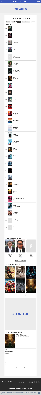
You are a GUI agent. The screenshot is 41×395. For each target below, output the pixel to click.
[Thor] (10, 170)
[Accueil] (19, 1)
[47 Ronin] (10, 149)
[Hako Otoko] (10, 64)
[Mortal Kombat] (10, 78)
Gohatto (14, 219)
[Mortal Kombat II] (10, 35)
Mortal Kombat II (16, 35)
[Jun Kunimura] (31, 246)
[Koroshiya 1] (10, 213)
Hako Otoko (15, 63)
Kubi (14, 49)
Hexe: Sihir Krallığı (8, 362)
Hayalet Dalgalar (16, 184)
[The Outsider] (10, 113)
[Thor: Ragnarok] (10, 120)
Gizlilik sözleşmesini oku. (12, 393)
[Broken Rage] (10, 42)
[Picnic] (10, 227)
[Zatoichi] (10, 206)
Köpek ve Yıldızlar (8, 360)
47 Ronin (14, 148)
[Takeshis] (10, 191)
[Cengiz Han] (10, 177)
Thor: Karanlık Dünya (17, 155)
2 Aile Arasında (7, 355)
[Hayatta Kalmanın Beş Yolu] (10, 199)
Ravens (14, 56)
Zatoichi (14, 205)
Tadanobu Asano (20, 18)
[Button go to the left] (33, 21)
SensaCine (38, 381)
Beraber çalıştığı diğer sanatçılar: (20, 260)
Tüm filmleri (20, 257)
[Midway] (10, 99)
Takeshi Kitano (9, 253)
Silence (14, 134)
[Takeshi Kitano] (10, 246)
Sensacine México (37, 382)
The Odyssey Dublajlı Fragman (20, 291)
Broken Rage (15, 42)
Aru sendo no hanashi (17, 106)
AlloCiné (29, 381)
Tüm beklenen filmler (20, 368)
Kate (14, 84)
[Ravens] (10, 57)
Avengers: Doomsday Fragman (31, 291)
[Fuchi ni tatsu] (10, 128)
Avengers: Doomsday (19, 334)
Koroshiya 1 (15, 212)
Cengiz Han (15, 177)
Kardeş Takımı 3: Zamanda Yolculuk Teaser (10, 291)
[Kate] (10, 85)
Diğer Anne (7, 364)
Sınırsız (6, 349)
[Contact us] (11, 382)
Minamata (15, 91)
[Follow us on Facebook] (5, 382)
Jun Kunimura (31, 253)
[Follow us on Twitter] (8, 382)
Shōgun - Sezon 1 (16, 70)
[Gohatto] (10, 220)
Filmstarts (33, 381)
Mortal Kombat (16, 77)
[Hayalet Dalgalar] (10, 184)
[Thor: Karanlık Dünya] (10, 156)
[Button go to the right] (34, 21)
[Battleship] (10, 163)
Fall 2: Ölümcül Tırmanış (9, 351)
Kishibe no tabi (16, 141)
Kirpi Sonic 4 (7, 353)
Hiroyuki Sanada (20, 253)
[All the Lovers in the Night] (10, 28)
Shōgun (20, 255)
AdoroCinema (30, 382)
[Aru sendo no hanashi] (10, 106)
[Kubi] (10, 49)
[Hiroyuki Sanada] (20, 246)
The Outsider (15, 113)
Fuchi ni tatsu (15, 127)
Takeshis (14, 191)
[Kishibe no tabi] (10, 142)
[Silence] (10, 135)
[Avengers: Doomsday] (10, 341)
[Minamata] (10, 92)
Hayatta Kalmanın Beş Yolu (18, 198)
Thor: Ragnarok (16, 120)
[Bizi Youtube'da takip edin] (2, 382)
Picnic (14, 226)
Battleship (15, 162)
